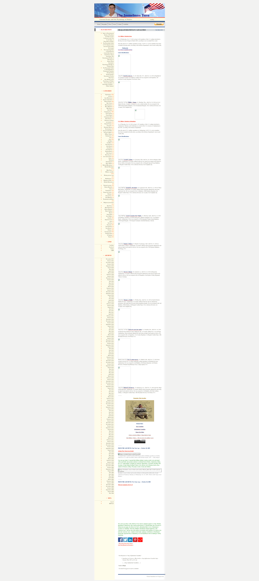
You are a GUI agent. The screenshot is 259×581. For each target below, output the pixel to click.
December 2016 (110, 319)
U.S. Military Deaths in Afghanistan (127, 121)
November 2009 (110, 465)
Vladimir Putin (108, 233)
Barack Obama (108, 101)
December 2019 (110, 278)
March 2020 (111, 272)
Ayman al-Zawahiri (107, 99)
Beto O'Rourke (108, 106)
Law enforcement (107, 156)
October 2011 (110, 426)
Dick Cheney (108, 118)
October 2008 (110, 488)
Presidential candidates (108, 199)
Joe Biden (109, 142)
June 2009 (111, 474)
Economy (109, 125)
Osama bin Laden (107, 192)
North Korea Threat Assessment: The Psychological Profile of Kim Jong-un (108, 57)
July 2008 (111, 493)
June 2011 (111, 433)
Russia (110, 212)
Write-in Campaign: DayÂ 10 (125, 485)
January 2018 (110, 305)
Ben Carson (109, 103)
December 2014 (110, 360)
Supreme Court (108, 219)
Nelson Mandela (108, 187)
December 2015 (110, 340)
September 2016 (110, 324)
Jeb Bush (110, 141)
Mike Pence (109, 170)
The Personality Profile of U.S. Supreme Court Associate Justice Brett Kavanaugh (108, 45)
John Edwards (108, 144)
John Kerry (109, 148)
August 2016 (111, 326)
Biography (104, 24)
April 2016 (111, 333)
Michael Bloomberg (107, 165)
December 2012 (110, 402)
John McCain (109, 149)
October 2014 (110, 364)
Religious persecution (109, 202)
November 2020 (110, 262)
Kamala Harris (108, 151)
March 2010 (111, 458)
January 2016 (110, 338)
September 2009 (110, 469)
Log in (112, 502)
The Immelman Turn (133, 15)
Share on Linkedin (130, 539)
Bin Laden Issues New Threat (126, 543)
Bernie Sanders (108, 105)
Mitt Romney (108, 178)
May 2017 (111, 312)
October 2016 (110, 322)
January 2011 (110, 441)
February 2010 (110, 460)
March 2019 (111, 286)
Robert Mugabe (108, 209)
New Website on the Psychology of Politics (108, 80)
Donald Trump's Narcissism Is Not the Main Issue (109, 76)
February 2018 (110, 303)
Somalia (109, 218)
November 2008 (110, 486)
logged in (127, 568)
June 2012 (111, 412)
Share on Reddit (140, 539)
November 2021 (110, 259)
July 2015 (111, 348)
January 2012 (110, 421)
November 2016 (110, 321)
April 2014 (111, 374)
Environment (108, 129)
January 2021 (110, 260)
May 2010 (111, 455)
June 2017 (111, 310)
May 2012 (111, 414)
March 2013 (111, 396)
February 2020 (110, 274)
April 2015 (111, 353)
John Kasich (109, 146)
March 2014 (111, 376)
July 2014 (111, 369)
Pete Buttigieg (109, 197)
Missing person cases (109, 175)
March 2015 (111, 355)
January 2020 (110, 276)
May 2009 (111, 476)
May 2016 (111, 331)
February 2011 (110, 440)
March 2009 (111, 479)
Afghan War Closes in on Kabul (126, 451)
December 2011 (110, 422)
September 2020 (110, 266)
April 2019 (111, 285)
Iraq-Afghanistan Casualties (132, 30)
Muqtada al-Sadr (107, 180)
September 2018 (110, 293)
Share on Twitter (125, 539)
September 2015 (110, 345)
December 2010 (110, 443)
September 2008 (110, 489)
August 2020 (111, 267)
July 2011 (111, 431)
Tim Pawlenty (109, 226)
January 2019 (110, 290)
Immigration (108, 136)
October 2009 (110, 467)
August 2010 (111, 450)
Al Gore (110, 96)
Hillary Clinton (108, 134)
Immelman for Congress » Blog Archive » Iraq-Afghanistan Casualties (139, 558)
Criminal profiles (108, 117)
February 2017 (110, 316)
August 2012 (111, 409)
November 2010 (110, 445)
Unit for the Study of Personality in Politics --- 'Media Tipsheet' (108, 84)
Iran (110, 137)
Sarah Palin (109, 214)
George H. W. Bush (107, 130)
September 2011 (110, 427)
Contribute (125, 24)
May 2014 (111, 372)
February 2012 (110, 419)
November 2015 (110, 341)
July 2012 (111, 410)
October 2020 (110, 264)
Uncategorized (108, 231)
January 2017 (110, 317)
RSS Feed (111, 503)
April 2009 (111, 477)
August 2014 (111, 367)
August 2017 (111, 307)
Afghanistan (108, 94)
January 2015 (110, 359)
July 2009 (111, 472)
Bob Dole (110, 110)
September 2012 (110, 407)
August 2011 (111, 429)
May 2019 (111, 283)
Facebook (111, 247)
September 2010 (110, 448)
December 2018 (110, 291)
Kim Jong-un (108, 154)
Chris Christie (109, 113)
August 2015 (111, 347)
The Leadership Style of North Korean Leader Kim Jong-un (109, 51)
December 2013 (110, 381)
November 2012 (110, 403)
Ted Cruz (110, 223)
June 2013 (111, 391)
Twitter (112, 248)
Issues (114, 24)
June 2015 (111, 350)
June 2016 (111, 329)
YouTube (111, 245)
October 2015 (110, 343)
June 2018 (111, 298)
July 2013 (111, 390)
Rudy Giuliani (108, 211)
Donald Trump (108, 123)
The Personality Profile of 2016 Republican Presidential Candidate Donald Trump (108, 70)
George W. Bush (107, 132)
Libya (110, 158)
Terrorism (109, 224)
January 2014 (110, 379)
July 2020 (111, 269)
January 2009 (110, 483)
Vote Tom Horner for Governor (125, 545)
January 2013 (110, 400)
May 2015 (111, 352)
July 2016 (111, 328)
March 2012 (111, 417)
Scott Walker (109, 216)
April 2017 (111, 314)
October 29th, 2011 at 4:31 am (130, 560)
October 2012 (110, 405)
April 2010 (111, 457)
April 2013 (111, 395)
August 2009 (111, 471)
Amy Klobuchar (108, 98)
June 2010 (111, 453)
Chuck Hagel (109, 115)
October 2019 (110, 279)
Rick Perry (109, 206)
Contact (119, 24)
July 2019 (111, 281)
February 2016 (110, 336)
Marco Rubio (109, 163)
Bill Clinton (109, 108)
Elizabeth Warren (108, 127)
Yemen (109, 237)
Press (110, 24)
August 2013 (111, 388)
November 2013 (110, 383)
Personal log (108, 195)
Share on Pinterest (135, 539)
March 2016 (111, 334)
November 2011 (110, 424)
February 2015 (110, 357)
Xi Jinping (109, 235)
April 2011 (111, 436)
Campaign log (107, 111)
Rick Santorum (108, 207)
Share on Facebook (120, 539)
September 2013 (110, 386)
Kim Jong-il (109, 153)
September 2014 (110, 365)
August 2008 (111, 491)
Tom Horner (108, 228)
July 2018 (111, 297)
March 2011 (111, 438)
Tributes (109, 230)
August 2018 (111, 295)
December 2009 (110, 464)
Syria (111, 221)
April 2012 (111, 415)
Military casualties (109, 172)
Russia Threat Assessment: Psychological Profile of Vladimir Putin (108, 63)
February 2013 (110, 398)
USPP (112, 250)
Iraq (110, 139)
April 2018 (111, 300)
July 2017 (111, 309)
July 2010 (111, 452)
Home (98, 24)
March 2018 (111, 302)
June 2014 (111, 371)
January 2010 (110, 462)
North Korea (108, 190)
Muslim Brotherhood (109, 182)
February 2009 (110, 481)
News (110, 189)
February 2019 (110, 288)
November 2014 (110, 362)
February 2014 (110, 378)
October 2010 (110, 446)
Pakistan (109, 194)
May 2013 (111, 393)
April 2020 (111, 271)
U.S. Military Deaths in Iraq (125, 36)
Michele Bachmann (109, 167)
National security (107, 185)
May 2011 (111, 434)
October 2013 (110, 384)
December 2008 (110, 484)
